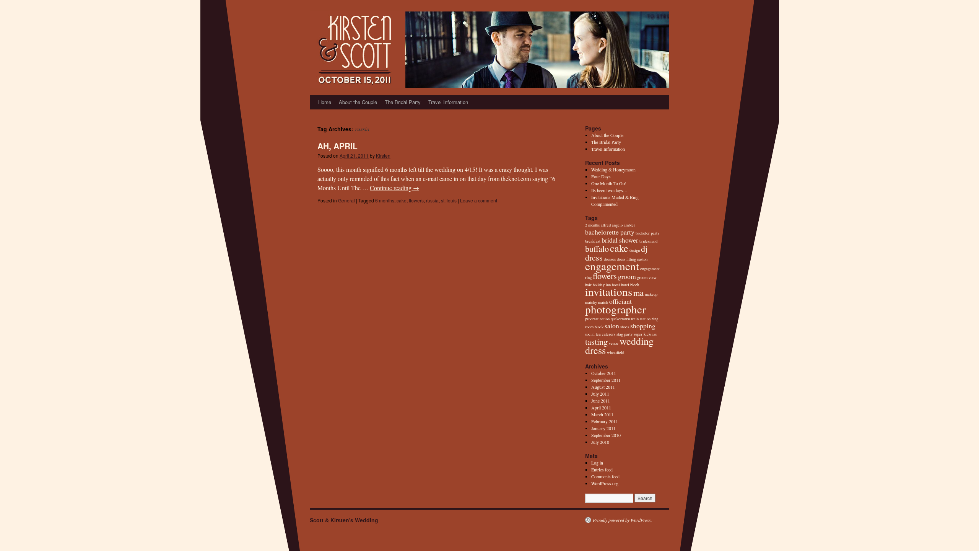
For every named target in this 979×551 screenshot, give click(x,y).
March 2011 (602, 414)
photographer (615, 309)
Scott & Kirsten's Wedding (344, 520)
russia (432, 200)
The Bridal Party (403, 102)
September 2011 (606, 380)
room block (594, 326)
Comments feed (605, 476)
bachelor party (647, 233)
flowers (416, 200)
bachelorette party (609, 231)
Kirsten (383, 155)
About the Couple (358, 102)
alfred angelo (612, 225)
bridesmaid (648, 241)
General (346, 200)
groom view (647, 277)
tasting (596, 341)
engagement (612, 265)
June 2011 (600, 401)
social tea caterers (600, 334)
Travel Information (448, 102)
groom (627, 276)
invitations (608, 291)
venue (613, 343)
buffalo (597, 248)
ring (655, 318)
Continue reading (394, 188)
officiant (620, 301)
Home (324, 102)
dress (594, 257)
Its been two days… (609, 190)
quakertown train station (630, 318)
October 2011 (603, 373)
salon (612, 325)
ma (638, 292)
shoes (624, 326)
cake (402, 200)
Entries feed (602, 469)
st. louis (449, 200)
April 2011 (601, 407)
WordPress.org (604, 483)
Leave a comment (478, 200)
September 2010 (606, 435)
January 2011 (603, 428)
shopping (642, 325)
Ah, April (337, 146)
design (634, 250)
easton (642, 259)
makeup (651, 294)
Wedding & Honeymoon (613, 169)
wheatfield (615, 352)
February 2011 (604, 421)
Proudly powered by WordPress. (622, 520)
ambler (629, 225)
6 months (384, 200)
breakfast (592, 241)
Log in (597, 463)
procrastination (597, 318)
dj (644, 248)
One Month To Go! (608, 183)
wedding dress (619, 345)
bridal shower (620, 240)
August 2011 (603, 387)
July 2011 (600, 394)
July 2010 (600, 442)
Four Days (601, 176)
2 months (592, 225)
